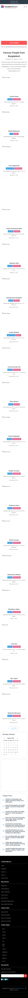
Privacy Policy (4, 878)
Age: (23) (10, 369)
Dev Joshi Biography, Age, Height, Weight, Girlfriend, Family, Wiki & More (15, 837)
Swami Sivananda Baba (14, 228)
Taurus (4, 932)
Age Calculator (4, 912)
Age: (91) (11, 300)
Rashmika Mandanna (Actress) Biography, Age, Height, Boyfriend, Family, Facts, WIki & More (15, 831)
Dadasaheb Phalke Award (7, 901)
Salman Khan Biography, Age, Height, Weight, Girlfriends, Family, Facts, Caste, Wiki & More (15, 844)
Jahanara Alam (14, 263)
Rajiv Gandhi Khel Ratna (7, 904)
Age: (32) (10, 473)
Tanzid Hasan (14, 96)
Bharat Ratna (4, 898)
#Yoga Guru (17, 231)
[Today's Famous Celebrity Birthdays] (9, 6)
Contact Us (4, 872)
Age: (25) (10, 99)
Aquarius (4, 958)
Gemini (4, 935)
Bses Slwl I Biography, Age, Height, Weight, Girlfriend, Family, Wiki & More (15, 806)
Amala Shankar (14, 332)
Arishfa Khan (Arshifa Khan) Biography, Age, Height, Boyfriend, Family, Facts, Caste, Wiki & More (15, 825)
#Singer (16, 134)
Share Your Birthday (6, 918)
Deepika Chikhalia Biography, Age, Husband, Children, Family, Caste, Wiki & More (15, 850)
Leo (3, 941)
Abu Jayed (14, 678)
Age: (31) (10, 508)
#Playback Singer (16, 439)
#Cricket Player (16, 99)
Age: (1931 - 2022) (10, 168)
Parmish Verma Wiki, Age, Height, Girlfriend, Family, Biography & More (15, 813)
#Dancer (18, 335)
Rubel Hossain (14, 540)
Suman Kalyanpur (14, 436)
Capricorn (4, 955)
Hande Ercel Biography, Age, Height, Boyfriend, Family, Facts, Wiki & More (14, 800)
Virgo (3, 944)
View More (14, 728)
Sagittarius (4, 952)
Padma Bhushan (5, 888)
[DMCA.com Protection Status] (4, 979)
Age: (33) (10, 266)
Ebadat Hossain (14, 471)
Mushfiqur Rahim (14, 609)
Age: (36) (11, 404)
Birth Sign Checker (5, 915)
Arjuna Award (4, 895)
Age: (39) (10, 612)
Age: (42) (10, 715)
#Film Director (18, 168)
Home (2, 865)
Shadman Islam (14, 505)
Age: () (11, 134)
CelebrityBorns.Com (19, 988)
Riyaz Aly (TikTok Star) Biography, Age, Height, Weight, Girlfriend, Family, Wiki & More (15, 819)
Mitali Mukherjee (14, 131)
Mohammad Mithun (14, 575)
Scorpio (4, 949)
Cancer (4, 938)
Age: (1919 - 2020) (11, 335)
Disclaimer (3, 868)
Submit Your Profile (6, 921)
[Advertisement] (14, 24)
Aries (3, 929)
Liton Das (14, 644)
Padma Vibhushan (5, 892)
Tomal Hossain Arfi (14, 367)
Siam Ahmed (14, 401)
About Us (3, 875)
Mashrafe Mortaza (14, 713)
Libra (3, 946)
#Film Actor (16, 300)
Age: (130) (11, 231)
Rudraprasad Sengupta (14, 298)
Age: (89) (9, 439)
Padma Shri (4, 885)
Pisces (3, 961)
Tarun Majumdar (14, 166)
